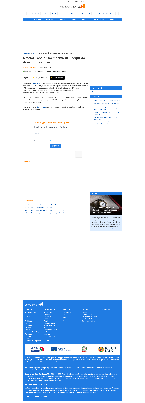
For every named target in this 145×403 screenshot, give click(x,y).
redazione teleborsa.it (95, 368)
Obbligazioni (49, 319)
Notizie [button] (37, 19)
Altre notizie (97, 96)
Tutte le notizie (30, 312)
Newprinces (98, 92)
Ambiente (28, 321)
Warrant (47, 334)
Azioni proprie (27, 67)
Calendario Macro (88, 314)
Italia (27, 314)
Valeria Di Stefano (43, 370)
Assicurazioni (30, 334)
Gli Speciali (67, 312)
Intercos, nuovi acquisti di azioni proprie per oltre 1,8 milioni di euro (107, 123)
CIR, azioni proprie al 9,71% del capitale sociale (106, 104)
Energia (28, 336)
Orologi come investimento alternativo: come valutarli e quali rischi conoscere (104, 209)
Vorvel (46, 340)
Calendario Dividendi (90, 317)
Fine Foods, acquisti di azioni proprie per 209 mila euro (107, 118)
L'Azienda (111, 19)
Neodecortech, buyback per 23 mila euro (107, 100)
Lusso (27, 338)
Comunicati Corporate (33, 340)
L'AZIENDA (105, 309)
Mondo (27, 319)
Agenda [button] (73, 19)
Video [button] (84, 19)
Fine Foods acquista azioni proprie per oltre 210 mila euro (106, 109)
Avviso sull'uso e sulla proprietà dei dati (47, 380)
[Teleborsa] (72, 8)
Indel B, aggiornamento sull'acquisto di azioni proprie (45, 210)
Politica (27, 330)
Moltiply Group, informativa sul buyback (40, 207)
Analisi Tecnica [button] (97, 19)
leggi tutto (115, 229)
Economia (28, 325)
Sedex (46, 332)
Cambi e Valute (49, 323)
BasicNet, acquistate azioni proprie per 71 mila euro (106, 113)
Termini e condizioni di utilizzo (36, 384)
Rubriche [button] (62, 19)
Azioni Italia (48, 314)
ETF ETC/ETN (49, 317)
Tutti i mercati (49, 312)
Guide (94, 193)
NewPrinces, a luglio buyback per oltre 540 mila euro (44, 205)
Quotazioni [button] (49, 19)
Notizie (35, 53)
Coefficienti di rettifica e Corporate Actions (91, 320)
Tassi (46, 327)
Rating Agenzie (49, 336)
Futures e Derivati (50, 330)
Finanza (35, 67)
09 (28, 13)
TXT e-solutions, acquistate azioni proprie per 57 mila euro (47, 213)
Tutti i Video (67, 321)
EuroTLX (47, 338)
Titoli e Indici (97, 88)
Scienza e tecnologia (32, 332)
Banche (27, 323)
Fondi (46, 321)
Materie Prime (49, 325)
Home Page (27, 53)
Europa (27, 317)
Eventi (84, 312)
